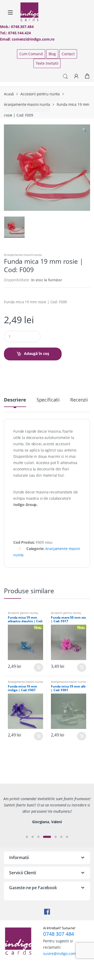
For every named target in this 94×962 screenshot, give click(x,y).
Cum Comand (31, 53)
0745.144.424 (19, 32)
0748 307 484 (58, 933)
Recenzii (79, 400)
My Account (76, 76)
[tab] (15, 402)
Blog (52, 53)
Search (65, 76)
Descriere (15, 400)
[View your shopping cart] (87, 76)
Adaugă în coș (36, 353)
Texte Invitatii (47, 63)
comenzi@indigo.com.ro (33, 39)
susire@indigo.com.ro (61, 953)
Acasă (9, 93)
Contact (68, 53)
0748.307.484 (22, 26)
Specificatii (48, 400)
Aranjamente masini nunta (27, 104)
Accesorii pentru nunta (40, 93)
